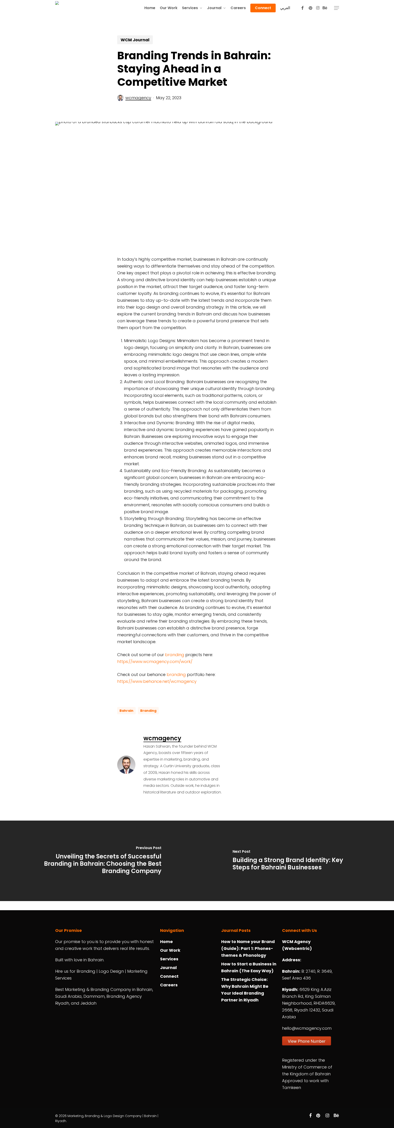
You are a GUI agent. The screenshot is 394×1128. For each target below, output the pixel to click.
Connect (169, 976)
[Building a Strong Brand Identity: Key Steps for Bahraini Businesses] (295, 861)
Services (169, 959)
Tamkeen (291, 1087)
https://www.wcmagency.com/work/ (154, 661)
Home (166, 941)
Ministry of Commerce (304, 1067)
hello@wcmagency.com (307, 1028)
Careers (169, 985)
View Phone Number (306, 1041)
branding (174, 655)
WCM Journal (135, 40)
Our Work (170, 950)
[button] (336, 8)
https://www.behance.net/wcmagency (157, 681)
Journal (168, 967)
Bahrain (126, 710)
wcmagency (138, 98)
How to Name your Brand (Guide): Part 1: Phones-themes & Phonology (248, 948)
